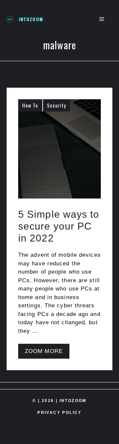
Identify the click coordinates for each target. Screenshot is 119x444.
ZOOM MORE (44, 351)
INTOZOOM (31, 19)
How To (30, 105)
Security (56, 105)
